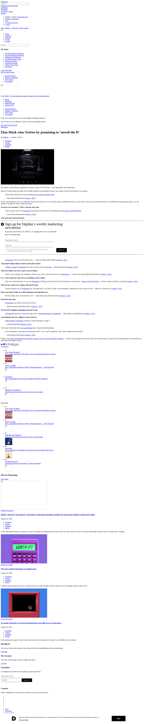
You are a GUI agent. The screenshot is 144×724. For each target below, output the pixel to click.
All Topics (8, 67)
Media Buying (10, 103)
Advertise (8, 711)
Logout (7, 24)
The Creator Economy (12, 352)
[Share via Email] (9, 344)
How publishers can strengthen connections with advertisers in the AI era (29, 450)
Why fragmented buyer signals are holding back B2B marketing (26, 379)
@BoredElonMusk (44, 313)
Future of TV (9, 105)
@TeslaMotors (56, 313)
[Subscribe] (4, 10)
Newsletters (9, 81)
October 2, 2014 (29, 198)
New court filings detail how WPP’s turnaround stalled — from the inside (29, 367)
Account (4, 663)
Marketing (8, 101)
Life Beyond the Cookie (13, 59)
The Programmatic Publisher (14, 53)
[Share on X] (6, 344)
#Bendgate (22, 310)
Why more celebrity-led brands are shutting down (18, 569)
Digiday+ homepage (12, 19)
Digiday (6, 137)
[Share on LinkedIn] (2, 344)
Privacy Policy (10, 713)
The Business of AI (11, 461)
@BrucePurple (10, 321)
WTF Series (9, 80)
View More (4, 479)
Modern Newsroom (11, 65)
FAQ (6, 21)
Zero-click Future (6, 619)
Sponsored (8, 377)
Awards (26, 28)
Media (7, 99)
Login (11, 11)
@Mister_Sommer (11, 267)
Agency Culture (10, 365)
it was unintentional (26, 328)
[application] (72, 718)
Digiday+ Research (11, 78)
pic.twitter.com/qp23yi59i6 (45, 195)
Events (21, 28)
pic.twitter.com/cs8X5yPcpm (71, 211)
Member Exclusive (7, 510)
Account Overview (11, 23)
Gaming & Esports (11, 63)
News (3, 28)
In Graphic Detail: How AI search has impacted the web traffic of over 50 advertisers (31, 623)
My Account (5, 72)
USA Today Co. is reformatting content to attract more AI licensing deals (25, 96)
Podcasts (15, 28)
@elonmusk (26, 211)
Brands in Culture (11, 61)
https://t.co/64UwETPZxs (90, 281)
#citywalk (48, 267)
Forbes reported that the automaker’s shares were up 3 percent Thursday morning (36, 339)
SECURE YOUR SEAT (9, 125)
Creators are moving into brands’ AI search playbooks (23, 463)
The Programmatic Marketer (14, 55)
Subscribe (4, 11)
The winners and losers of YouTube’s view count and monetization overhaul (30, 354)
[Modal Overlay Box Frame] (72, 239)
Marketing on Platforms (13, 57)
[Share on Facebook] (4, 344)
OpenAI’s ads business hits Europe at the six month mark (24, 392)
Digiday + (8, 28)
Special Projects (10, 76)
